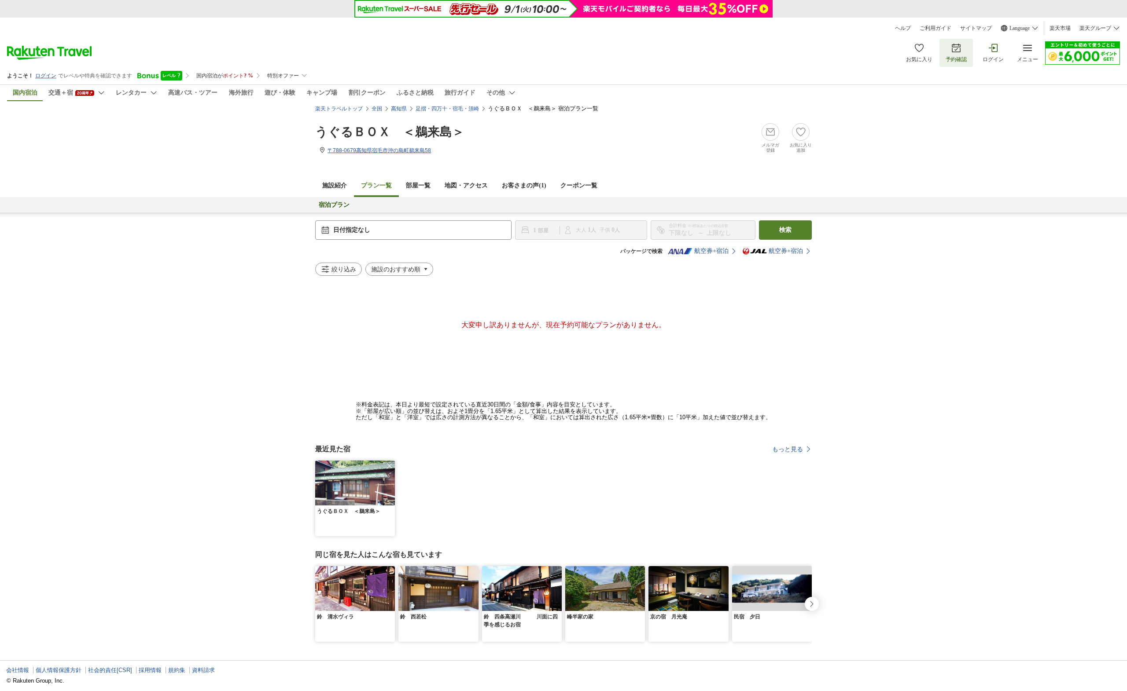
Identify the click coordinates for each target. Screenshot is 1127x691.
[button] (389, 466)
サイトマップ (976, 28)
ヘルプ (903, 28)
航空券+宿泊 (711, 251)
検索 (785, 230)
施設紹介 (334, 185)
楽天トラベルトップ (339, 109)
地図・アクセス (466, 185)
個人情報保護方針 (58, 670)
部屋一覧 (418, 185)
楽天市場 (1060, 28)
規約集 (176, 670)
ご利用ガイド (935, 28)
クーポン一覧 (578, 185)
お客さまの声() (524, 185)
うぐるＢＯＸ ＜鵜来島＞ (389, 132)
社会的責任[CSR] (110, 670)
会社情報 (17, 670)
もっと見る (787, 449)
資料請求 (203, 670)
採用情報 (150, 670)
